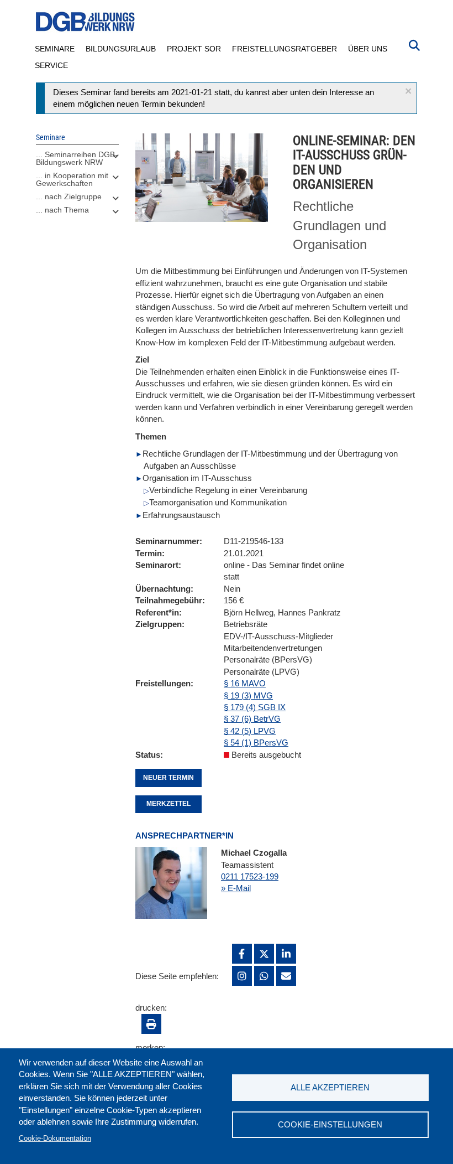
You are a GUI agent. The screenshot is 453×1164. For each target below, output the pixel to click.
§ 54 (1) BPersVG (256, 742)
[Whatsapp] (264, 976)
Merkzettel (168, 804)
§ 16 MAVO (245, 683)
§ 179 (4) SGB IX (255, 707)
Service (51, 65)
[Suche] (414, 44)
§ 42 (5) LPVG (250, 731)
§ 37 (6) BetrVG (252, 718)
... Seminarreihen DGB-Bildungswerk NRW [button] (77, 158)
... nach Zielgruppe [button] (69, 196)
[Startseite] (85, 22)
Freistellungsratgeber (284, 48)
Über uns (367, 48)
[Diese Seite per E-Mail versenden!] (286, 976)
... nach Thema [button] (62, 210)
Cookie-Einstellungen (330, 1124)
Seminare (55, 48)
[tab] (77, 161)
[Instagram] (242, 976)
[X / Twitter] (264, 954)
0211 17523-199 (249, 876)
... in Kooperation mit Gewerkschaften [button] (72, 179)
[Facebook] (242, 954)
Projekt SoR (194, 48)
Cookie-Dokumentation (55, 1138)
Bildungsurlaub (121, 48)
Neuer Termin (168, 778)
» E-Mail (236, 888)
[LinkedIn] (286, 954)
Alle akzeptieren (330, 1087)
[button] (408, 91)
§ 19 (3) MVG (248, 695)
